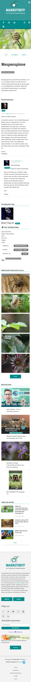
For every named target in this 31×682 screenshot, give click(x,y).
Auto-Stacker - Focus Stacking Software (13, 410)
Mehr (15, 542)
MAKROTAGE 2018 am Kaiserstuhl (21, 531)
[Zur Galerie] (15, 3)
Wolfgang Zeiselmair (10, 113)
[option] (15, 39)
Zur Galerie (14, 55)
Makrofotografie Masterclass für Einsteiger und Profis (16, 437)
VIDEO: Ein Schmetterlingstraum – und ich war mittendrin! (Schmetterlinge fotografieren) (21, 510)
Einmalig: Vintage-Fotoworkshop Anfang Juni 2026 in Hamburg (15, 465)
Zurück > (24, 55)
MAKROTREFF (15, 10)
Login (15, 678)
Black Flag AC (18, 160)
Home (15, 667)
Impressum (15, 670)
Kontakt (19, 599)
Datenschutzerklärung (15, 673)
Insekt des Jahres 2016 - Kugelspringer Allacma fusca (22, 521)
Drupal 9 (20, 662)
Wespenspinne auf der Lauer (13, 258)
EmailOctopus (19, 632)
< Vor (5, 55)
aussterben (18, 583)
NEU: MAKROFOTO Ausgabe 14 (16, 493)
